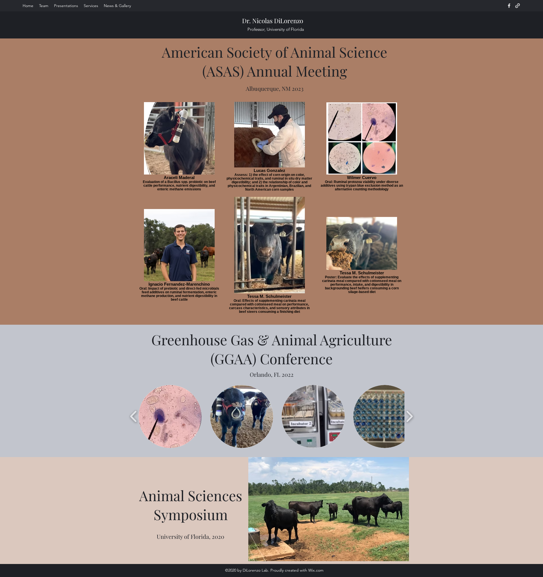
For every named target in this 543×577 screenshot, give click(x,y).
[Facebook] (509, 5)
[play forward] (409, 416)
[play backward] (133, 416)
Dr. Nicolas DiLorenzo (272, 20)
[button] (170, 416)
